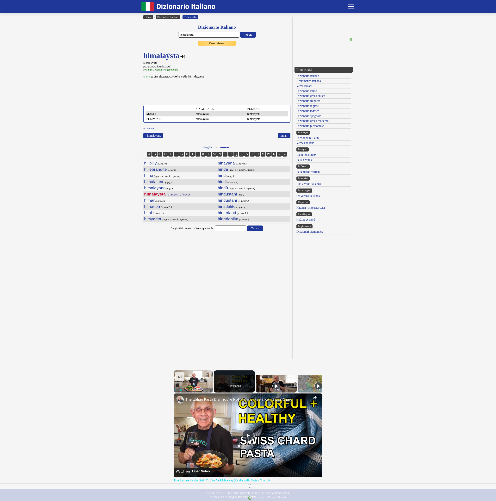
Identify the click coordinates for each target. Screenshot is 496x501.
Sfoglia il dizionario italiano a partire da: (192, 228)
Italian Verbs (304, 159)
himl (148, 212)
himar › (284, 135)
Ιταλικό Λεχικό (305, 219)
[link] (180, 400)
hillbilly (150, 163)
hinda (223, 169)
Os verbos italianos (308, 195)
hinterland (227, 212)
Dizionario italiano (307, 75)
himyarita (152, 219)
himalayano (155, 188)
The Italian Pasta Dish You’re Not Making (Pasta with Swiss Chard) (239, 399)
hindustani (227, 194)
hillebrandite (155, 169)
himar (149, 200)
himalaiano (154, 181)
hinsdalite (227, 206)
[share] (314, 397)
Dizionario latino (306, 91)
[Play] (176, 390)
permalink (148, 128)
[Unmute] (180, 390)
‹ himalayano (153, 135)
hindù (223, 188)
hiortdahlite (228, 219)
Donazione (217, 43)
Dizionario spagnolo (308, 116)
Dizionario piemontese (310, 125)
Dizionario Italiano (167, 17)
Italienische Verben (308, 171)
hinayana (226, 163)
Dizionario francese (308, 100)
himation (152, 206)
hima (148, 175)
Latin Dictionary (306, 154)
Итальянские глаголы (310, 207)
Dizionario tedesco (307, 111)
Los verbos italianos (308, 183)
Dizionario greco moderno (312, 120)
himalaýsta (190, 17)
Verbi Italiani (304, 86)
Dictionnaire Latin (307, 137)
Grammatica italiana (308, 81)
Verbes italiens (305, 143)
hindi (222, 175)
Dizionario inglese (307, 106)
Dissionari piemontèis (309, 231)
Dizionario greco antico (310, 95)
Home (148, 17)
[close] (249, 486)
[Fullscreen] (210, 390)
